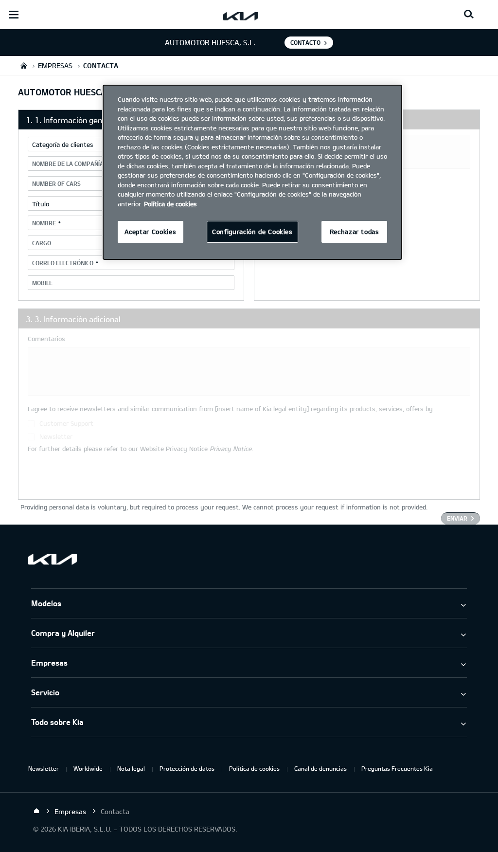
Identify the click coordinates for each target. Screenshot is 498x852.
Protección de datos (187, 768)
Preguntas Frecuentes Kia (397, 768)
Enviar (457, 518)
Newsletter (43, 768)
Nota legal (131, 768)
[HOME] (23, 65)
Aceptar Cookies (150, 232)
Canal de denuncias (320, 768)
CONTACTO (305, 42)
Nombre (44, 222)
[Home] (36, 811)
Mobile (42, 282)
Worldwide (88, 768)
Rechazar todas (354, 232)
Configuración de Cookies (252, 232)
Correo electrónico (62, 262)
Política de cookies (254, 768)
